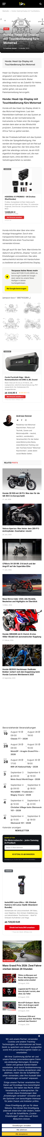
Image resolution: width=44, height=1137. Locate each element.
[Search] (40, 4)
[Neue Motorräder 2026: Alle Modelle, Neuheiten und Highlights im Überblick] (22, 585)
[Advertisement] (21, 706)
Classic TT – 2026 (19, 738)
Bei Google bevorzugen (16, 288)
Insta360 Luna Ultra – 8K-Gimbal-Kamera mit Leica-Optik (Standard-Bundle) (21, 905)
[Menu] (4, 4)
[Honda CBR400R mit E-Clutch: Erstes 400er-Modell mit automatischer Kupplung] (22, 620)
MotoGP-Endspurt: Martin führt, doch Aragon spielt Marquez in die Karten (28, 1005)
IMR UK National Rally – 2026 (24, 767)
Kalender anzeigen (12, 827)
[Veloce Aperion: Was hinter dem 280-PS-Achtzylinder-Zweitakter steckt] (22, 514)
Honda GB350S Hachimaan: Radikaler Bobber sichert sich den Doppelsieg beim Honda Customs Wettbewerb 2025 (21, 672)
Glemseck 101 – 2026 (21, 823)
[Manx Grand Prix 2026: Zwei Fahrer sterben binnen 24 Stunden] (22, 951)
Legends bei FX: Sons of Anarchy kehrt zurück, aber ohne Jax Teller (29, 991)
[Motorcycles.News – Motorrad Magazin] (22, 4)
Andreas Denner (11, 48)
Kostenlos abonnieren (23, 854)
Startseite (5, 11)
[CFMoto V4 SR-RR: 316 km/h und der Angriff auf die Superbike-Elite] (22, 549)
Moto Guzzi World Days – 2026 (25, 779)
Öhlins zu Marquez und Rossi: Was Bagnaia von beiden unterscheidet (27, 977)
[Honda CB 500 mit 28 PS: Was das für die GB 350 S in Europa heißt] (22, 479)
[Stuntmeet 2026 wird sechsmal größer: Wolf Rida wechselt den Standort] (9, 1019)
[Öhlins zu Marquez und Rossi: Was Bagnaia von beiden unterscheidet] (9, 978)
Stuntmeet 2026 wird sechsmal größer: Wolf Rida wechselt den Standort (29, 1018)
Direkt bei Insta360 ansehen (22, 927)
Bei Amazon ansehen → (15, 396)
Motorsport (9, 960)
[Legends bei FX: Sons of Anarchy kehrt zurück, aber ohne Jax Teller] (9, 992)
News (6, 29)
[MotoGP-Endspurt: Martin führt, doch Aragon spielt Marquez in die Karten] (9, 1005)
